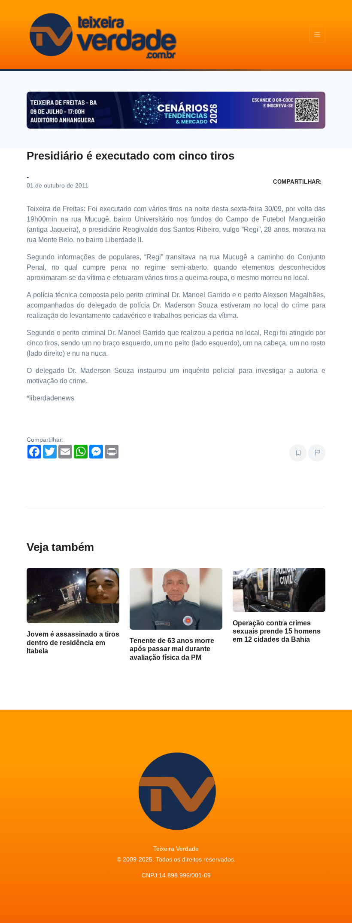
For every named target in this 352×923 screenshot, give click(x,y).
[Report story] (316, 453)
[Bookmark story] (297, 453)
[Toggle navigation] (317, 34)
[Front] (102, 34)
